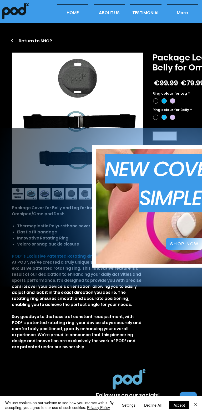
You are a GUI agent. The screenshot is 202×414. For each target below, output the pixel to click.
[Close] (196, 405)
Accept (179, 405)
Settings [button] (128, 405)
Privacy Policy (98, 407)
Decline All (152, 405)
